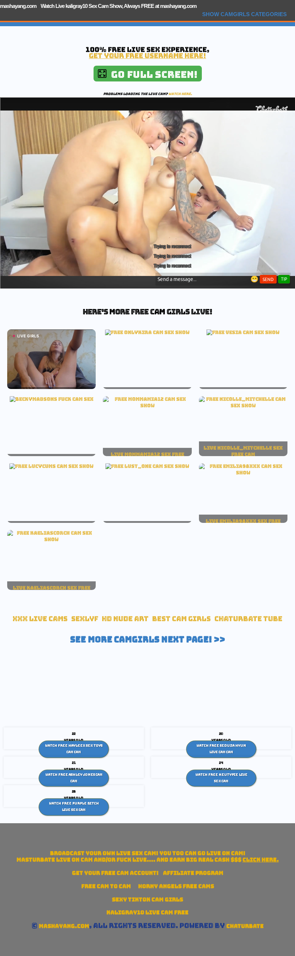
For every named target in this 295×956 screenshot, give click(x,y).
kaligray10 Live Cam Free (147, 912)
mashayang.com (18, 6)
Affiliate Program (193, 873)
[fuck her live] (52, 399)
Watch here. (180, 94)
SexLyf (84, 618)
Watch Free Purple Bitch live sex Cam (74, 806)
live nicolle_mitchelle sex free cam (243, 451)
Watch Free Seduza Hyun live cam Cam (221, 749)
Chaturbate (245, 926)
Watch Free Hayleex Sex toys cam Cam (74, 749)
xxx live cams (40, 618)
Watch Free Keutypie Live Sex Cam (221, 778)
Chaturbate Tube (248, 618)
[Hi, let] (243, 472)
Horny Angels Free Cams (176, 886)
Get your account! (115, 873)
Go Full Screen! (152, 74)
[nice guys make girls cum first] (147, 405)
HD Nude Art (125, 618)
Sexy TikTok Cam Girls (147, 899)
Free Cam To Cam (106, 886)
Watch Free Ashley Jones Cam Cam (74, 778)
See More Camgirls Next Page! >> (147, 639)
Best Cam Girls (181, 618)
